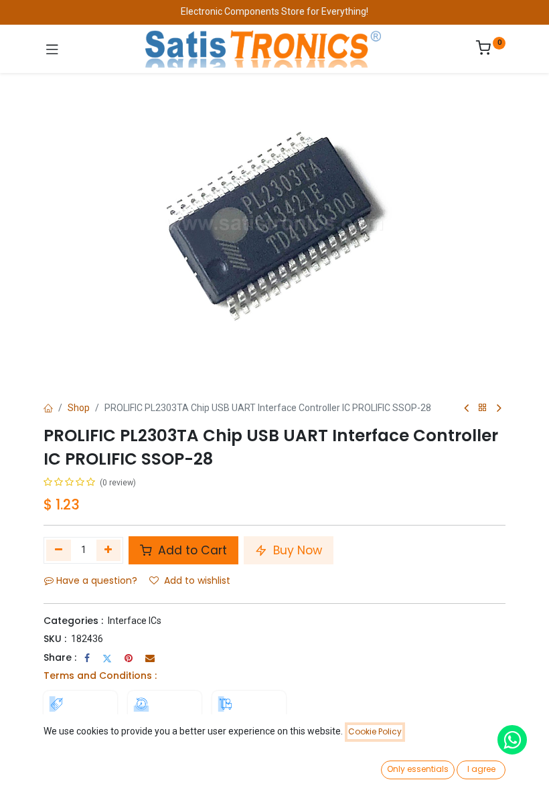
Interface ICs (134, 620)
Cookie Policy (375, 731)
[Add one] (108, 550)
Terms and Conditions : (100, 675)
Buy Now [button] (296, 550)
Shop (79, 407)
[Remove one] (58, 550)
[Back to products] (483, 408)
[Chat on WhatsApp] (512, 740)
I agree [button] (481, 769)
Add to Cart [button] (191, 550)
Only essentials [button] (418, 769)
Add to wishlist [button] (197, 580)
